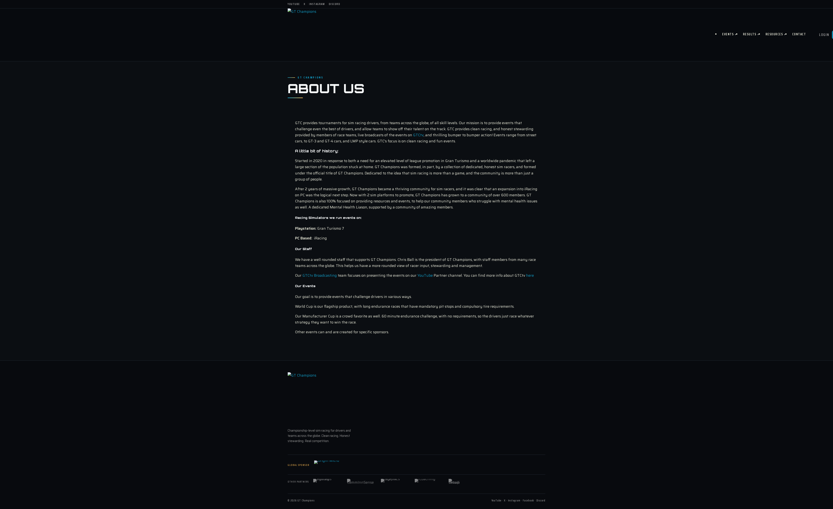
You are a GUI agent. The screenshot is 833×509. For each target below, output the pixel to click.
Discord (334, 4)
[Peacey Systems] (327, 482)
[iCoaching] (429, 482)
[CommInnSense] (361, 482)
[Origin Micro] (335, 465)
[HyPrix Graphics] (395, 482)
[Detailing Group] (463, 482)
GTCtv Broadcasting (319, 275)
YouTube (294, 4)
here (530, 275)
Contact (799, 34)
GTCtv (418, 135)
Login (824, 34)
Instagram (317, 4)
